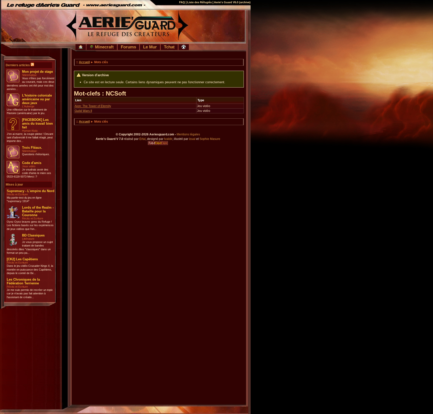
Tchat (169, 47)
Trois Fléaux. (32, 147)
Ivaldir (168, 139)
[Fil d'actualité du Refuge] (32, 65)
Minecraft (104, 47)
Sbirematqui (29, 74)
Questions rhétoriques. (36, 154)
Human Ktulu (30, 130)
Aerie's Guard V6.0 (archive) (232, 2)
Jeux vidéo (28, 166)
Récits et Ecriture (17, 194)
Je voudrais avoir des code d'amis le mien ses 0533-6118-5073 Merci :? (29, 173)
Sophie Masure (209, 139)
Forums (128, 47)
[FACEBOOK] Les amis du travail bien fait (37, 123)
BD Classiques (33, 235)
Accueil (84, 62)
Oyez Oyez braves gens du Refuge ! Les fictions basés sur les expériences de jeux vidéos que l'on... (30, 225)
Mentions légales (188, 134)
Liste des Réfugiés (199, 2)
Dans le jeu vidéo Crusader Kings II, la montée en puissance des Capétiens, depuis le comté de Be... (30, 269)
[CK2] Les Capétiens (22, 259)
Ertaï (142, 139)
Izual (192, 139)
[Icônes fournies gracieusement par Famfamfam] (157, 143)
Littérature (28, 238)
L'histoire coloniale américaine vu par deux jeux (37, 99)
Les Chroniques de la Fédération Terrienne (23, 281)
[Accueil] (80, 47)
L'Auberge (28, 106)
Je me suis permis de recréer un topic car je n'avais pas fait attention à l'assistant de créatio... (30, 293)
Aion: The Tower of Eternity (93, 106)
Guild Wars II (83, 111)
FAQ (182, 2)
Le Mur (150, 47)
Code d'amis (31, 163)
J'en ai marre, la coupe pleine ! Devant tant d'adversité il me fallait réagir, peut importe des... (30, 137)
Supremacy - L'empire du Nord (30, 191)
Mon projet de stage (37, 71)
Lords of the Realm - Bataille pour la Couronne (38, 211)
